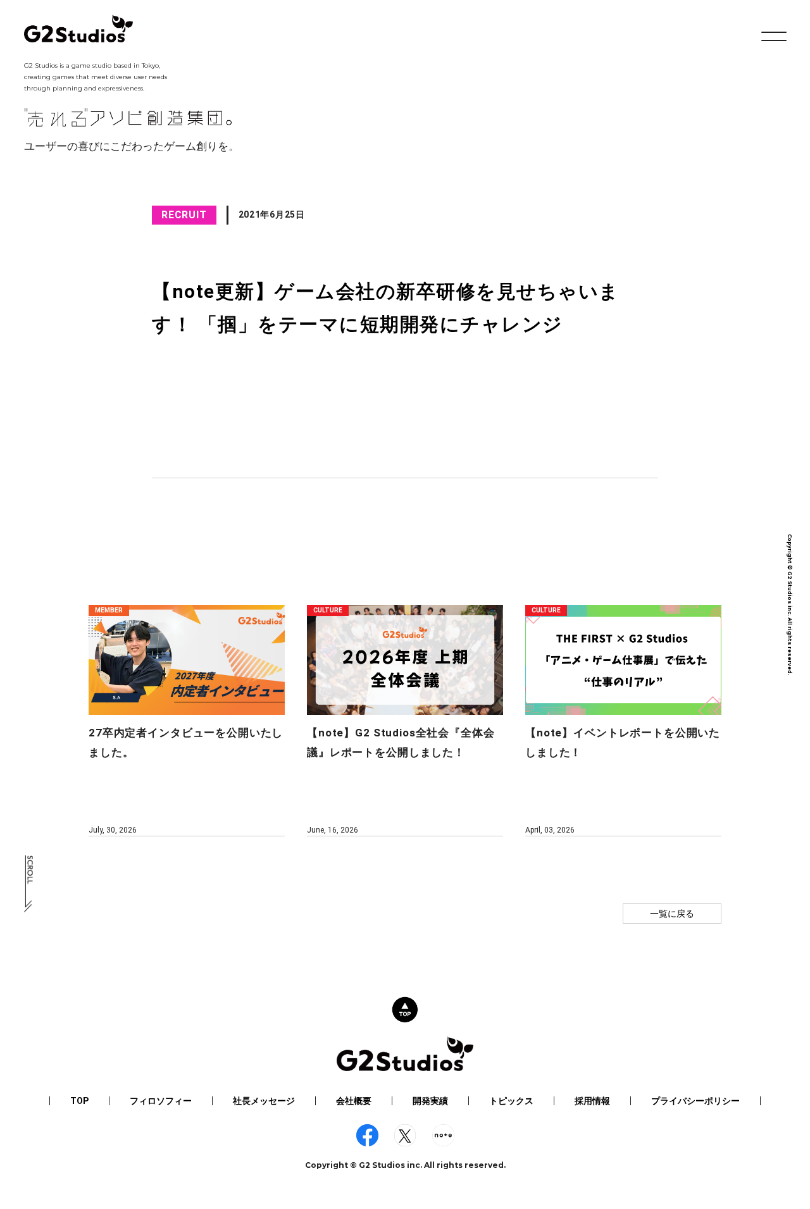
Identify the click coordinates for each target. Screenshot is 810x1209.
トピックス (511, 1100)
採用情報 (592, 1100)
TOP (79, 1100)
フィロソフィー (161, 1100)
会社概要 (353, 1100)
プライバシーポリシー (695, 1100)
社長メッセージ (264, 1100)
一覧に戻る (672, 913)
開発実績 (430, 1100)
